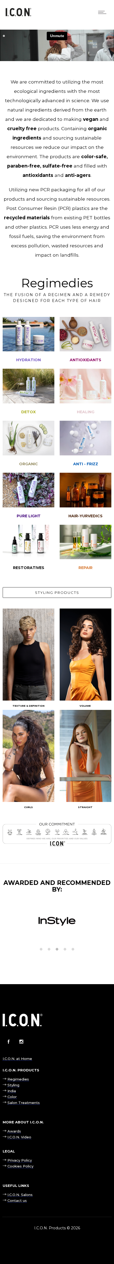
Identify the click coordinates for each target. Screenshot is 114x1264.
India (11, 1091)
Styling (13, 1085)
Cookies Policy (20, 1166)
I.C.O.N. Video (19, 1137)
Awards (14, 1131)
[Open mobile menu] (103, 12)
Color (12, 1097)
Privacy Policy (19, 1160)
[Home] (18, 15)
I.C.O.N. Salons (20, 1195)
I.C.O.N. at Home (17, 1058)
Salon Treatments (23, 1102)
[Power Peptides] (85, 551)
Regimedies (18, 1079)
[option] (57, 921)
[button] (41, 949)
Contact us (17, 1200)
